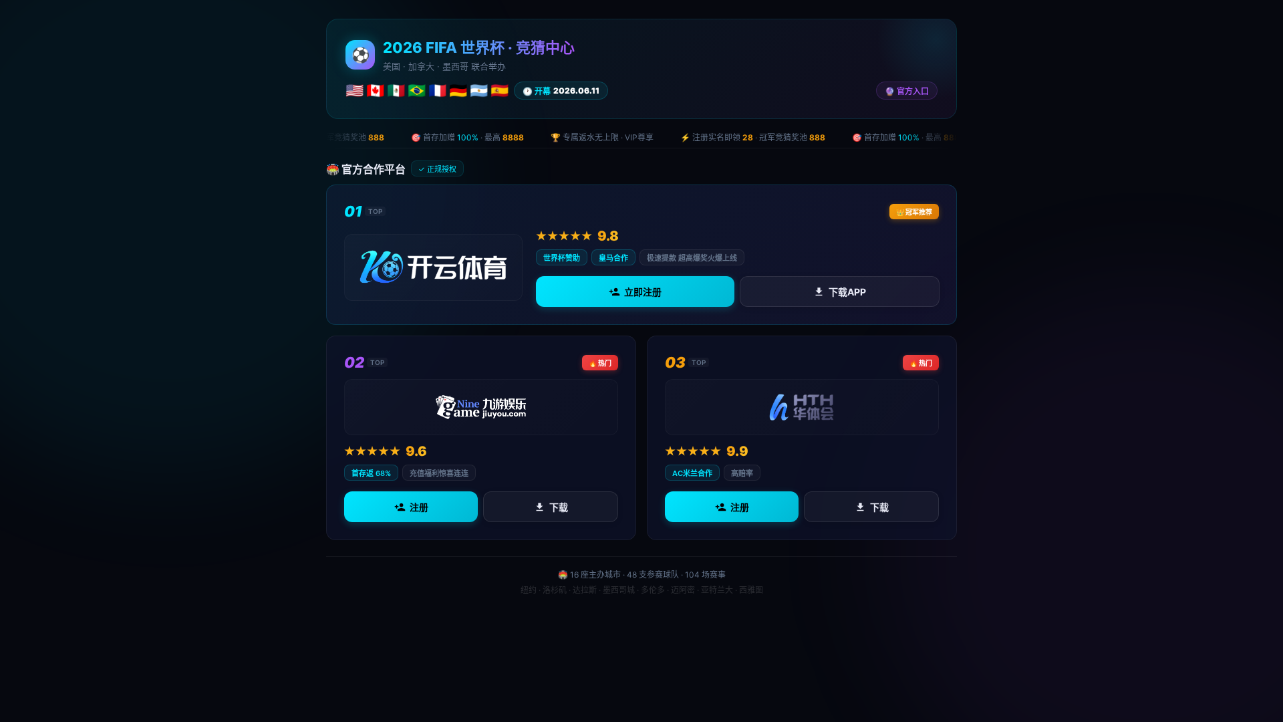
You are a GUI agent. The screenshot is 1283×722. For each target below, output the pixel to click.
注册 (419, 507)
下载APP (846, 291)
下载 (558, 507)
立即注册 (643, 291)
